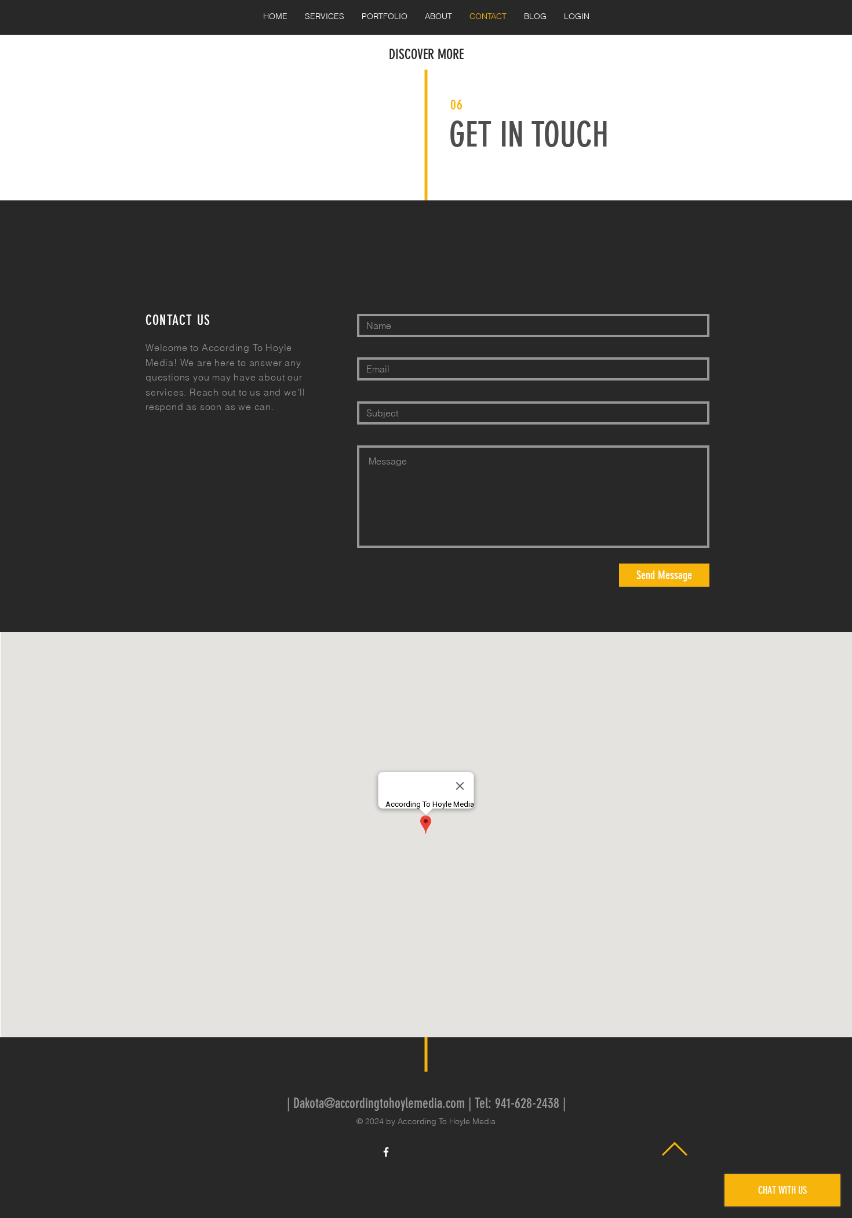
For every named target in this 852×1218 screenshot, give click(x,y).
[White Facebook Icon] (386, 1152)
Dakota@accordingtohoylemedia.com (379, 1103)
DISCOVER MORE (426, 54)
